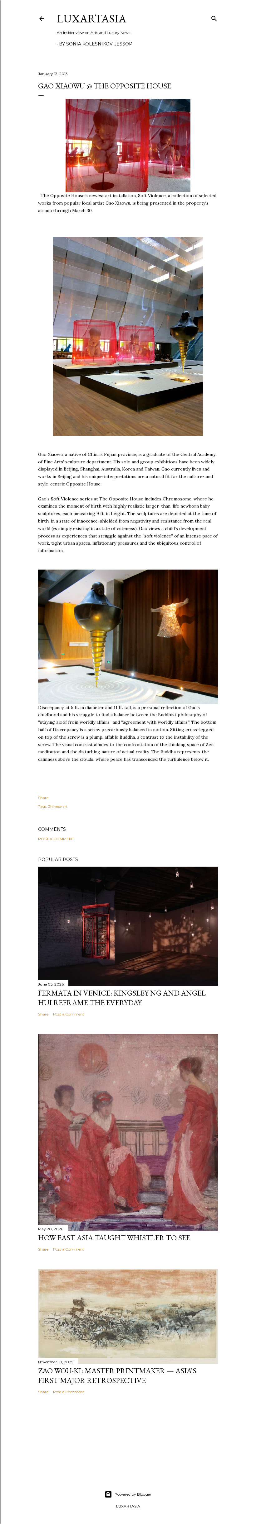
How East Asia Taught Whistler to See (114, 1237)
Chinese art (57, 806)
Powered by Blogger (133, 1494)
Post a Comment (56, 838)
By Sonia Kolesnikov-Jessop (95, 44)
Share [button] (43, 797)
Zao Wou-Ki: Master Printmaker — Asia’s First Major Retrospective (117, 1375)
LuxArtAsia (91, 18)
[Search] (214, 17)
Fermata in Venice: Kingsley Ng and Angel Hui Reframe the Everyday (122, 997)
